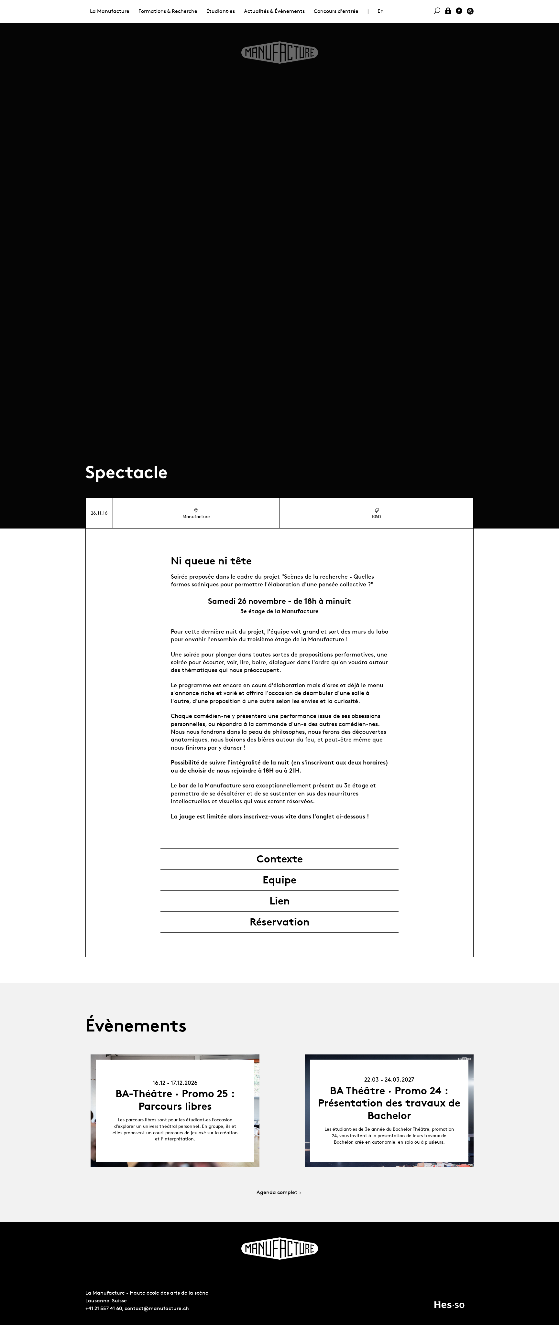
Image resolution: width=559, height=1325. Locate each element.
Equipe (279, 880)
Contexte (280, 859)
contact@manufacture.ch (157, 1308)
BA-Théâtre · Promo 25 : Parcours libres (175, 1099)
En (381, 11)
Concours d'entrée (336, 11)
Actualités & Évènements (274, 11)
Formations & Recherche (167, 11)
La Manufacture (109, 11)
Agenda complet (277, 1192)
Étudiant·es (220, 11)
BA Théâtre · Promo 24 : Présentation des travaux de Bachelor (389, 1103)
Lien (279, 901)
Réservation (280, 922)
